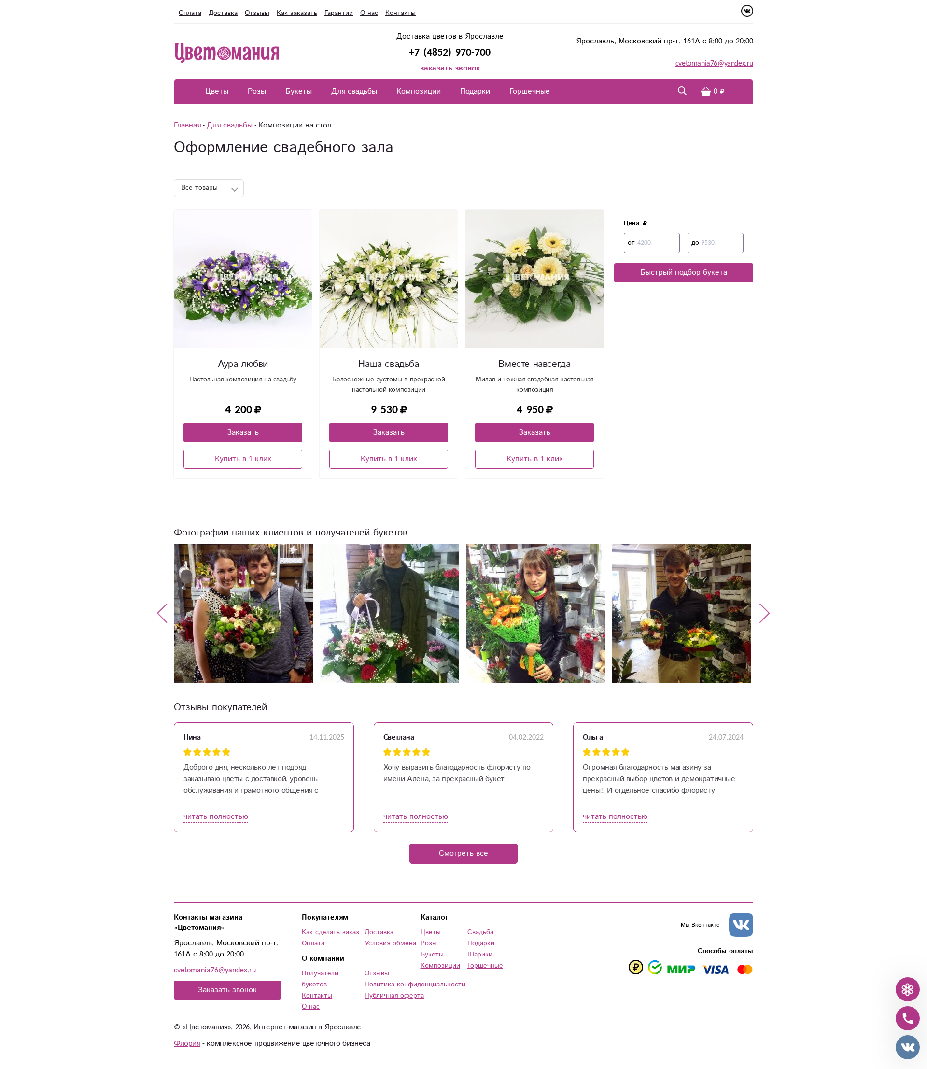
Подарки (475, 91)
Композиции (418, 91)
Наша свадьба (388, 364)
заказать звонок (450, 68)
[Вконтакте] (747, 14)
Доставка (223, 13)
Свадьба (480, 932)
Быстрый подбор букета (683, 272)
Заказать (243, 432)
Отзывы (257, 13)
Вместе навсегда (534, 364)
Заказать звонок (227, 990)
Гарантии (338, 13)
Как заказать (297, 13)
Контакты (400, 13)
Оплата (190, 13)
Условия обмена (390, 943)
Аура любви (243, 364)
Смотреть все (463, 853)
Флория (187, 1043)
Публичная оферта (394, 995)
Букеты (298, 91)
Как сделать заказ (330, 932)
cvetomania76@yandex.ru (714, 63)
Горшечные (529, 91)
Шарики (479, 954)
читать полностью (215, 816)
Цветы (216, 91)
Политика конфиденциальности (415, 984)
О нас (369, 13)
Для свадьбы (354, 91)
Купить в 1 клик (243, 458)
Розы (257, 91)
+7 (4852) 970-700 (450, 52)
